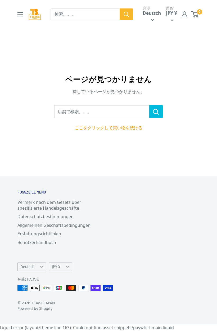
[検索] (126, 14)
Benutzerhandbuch (36, 242)
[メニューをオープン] (20, 14)
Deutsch (27, 266)
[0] (195, 14)
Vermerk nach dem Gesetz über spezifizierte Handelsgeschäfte (49, 205)
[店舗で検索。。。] (156, 111)
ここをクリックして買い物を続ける (108, 128)
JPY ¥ (56, 266)
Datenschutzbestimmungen (45, 216)
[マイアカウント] (184, 14)
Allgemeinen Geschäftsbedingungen (54, 225)
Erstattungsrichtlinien (39, 234)
